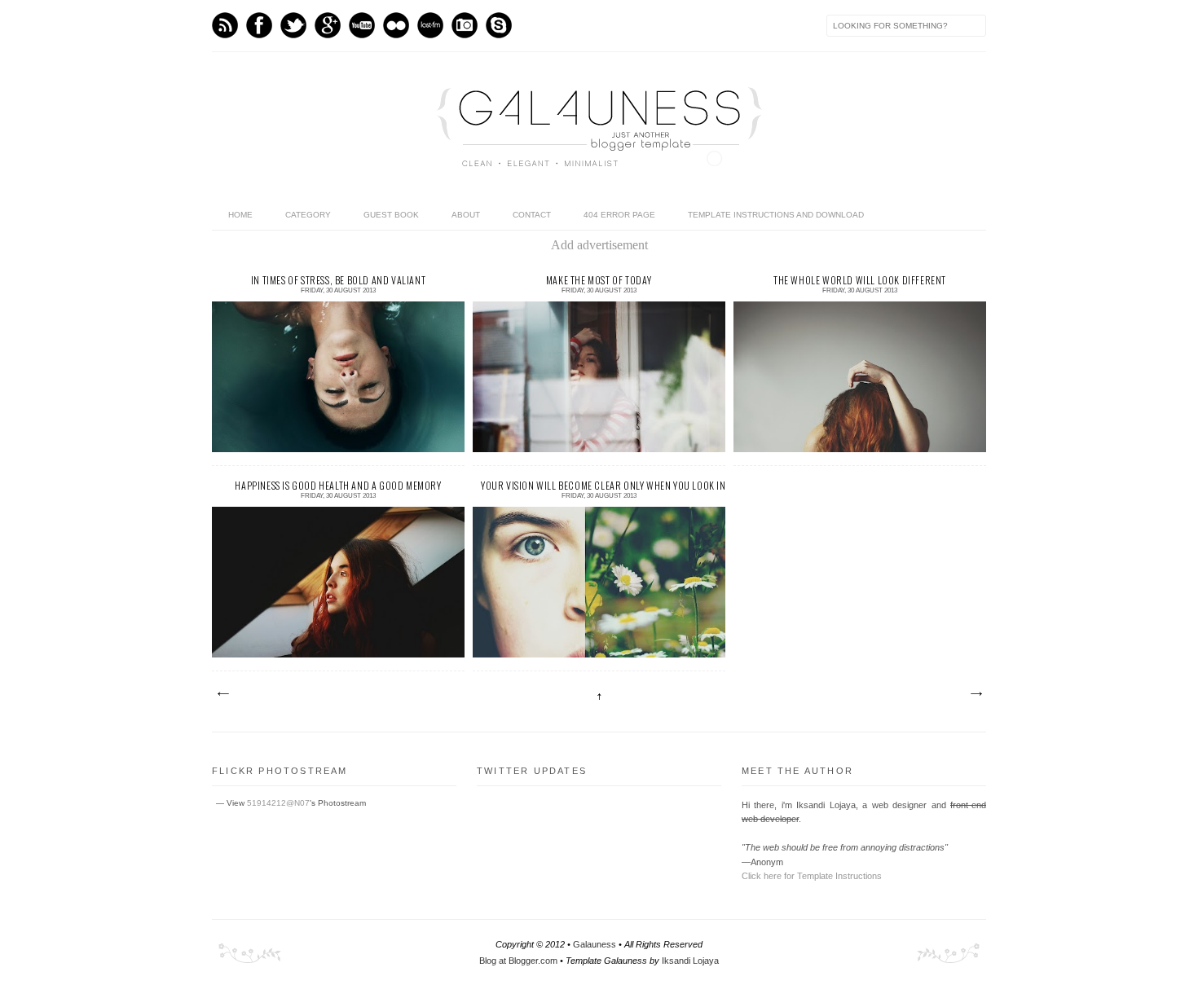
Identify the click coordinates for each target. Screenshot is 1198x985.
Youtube (362, 25)
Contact (532, 214)
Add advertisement (599, 245)
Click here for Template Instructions (812, 876)
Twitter (293, 25)
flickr (396, 25)
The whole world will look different (859, 280)
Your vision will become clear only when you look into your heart (599, 485)
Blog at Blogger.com (518, 960)
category (308, 214)
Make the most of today (599, 280)
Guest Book (391, 214)
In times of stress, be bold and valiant (338, 280)
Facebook (259, 25)
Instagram (464, 25)
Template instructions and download (776, 214)
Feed (225, 25)
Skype (499, 25)
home (240, 214)
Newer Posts (222, 694)
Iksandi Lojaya (690, 960)
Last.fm (430, 25)
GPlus (328, 25)
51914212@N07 (278, 802)
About (465, 214)
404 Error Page (619, 214)
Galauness (594, 944)
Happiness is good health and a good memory (338, 485)
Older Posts (975, 694)
